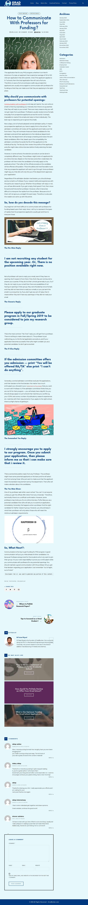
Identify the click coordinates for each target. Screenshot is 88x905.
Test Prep (62, 88)
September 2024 (64, 20)
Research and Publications (67, 84)
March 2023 (63, 39)
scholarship (13, 581)
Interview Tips (63, 75)
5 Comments (23, 32)
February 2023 (64, 41)
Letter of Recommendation (67, 77)
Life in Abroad (63, 79)
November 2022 (64, 47)
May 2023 (62, 34)
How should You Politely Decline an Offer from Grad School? (29, 690)
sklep (14, 783)
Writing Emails (34, 13)
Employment (63, 64)
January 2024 (63, 28)
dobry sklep (16, 763)
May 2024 (62, 24)
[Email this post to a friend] (18, 589)
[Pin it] (14, 589)
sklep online (16, 744)
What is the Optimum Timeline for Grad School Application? (29, 713)
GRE (61, 69)
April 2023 (62, 36)
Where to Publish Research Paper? (29, 604)
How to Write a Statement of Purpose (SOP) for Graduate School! (29, 667)
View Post (29, 672)
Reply (51, 757)
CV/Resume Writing (65, 62)
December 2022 (64, 45)
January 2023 (63, 43)
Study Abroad (23, 13)
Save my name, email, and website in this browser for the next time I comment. (29, 876)
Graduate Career (64, 67)
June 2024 (62, 22)
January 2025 (63, 17)
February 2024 (64, 26)
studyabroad (21, 581)
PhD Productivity (64, 81)
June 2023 (62, 32)
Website (37, 865)
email (6, 581)
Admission (62, 58)
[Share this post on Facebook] (6, 589)
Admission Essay (64, 60)
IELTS (61, 71)
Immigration (63, 73)
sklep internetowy (19, 800)
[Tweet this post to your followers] (10, 589)
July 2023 (62, 30)
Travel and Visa (64, 90)
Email (24, 865)
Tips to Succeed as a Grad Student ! (29, 619)
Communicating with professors (15, 104)
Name (11, 865)
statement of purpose (34, 386)
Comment (12, 843)
